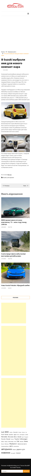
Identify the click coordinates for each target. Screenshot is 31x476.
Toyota (16, 439)
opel (23, 437)
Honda (6, 434)
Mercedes (4, 437)
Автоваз (6, 441)
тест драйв (13, 453)
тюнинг (18, 453)
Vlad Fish (10, 227)
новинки (5, 452)
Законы (21, 441)
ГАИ (18, 441)
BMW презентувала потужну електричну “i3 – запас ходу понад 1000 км (13, 222)
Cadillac (10, 432)
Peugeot (26, 437)
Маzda (2, 444)
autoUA (9, 288)
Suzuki (5, 177)
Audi (2, 432)
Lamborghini (22, 434)
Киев (26, 441)
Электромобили (5, 446)
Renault (8, 439)
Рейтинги (7, 444)
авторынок (10, 177)
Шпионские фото (22, 444)
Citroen (19, 432)
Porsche (3, 439)
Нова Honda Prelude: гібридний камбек (15, 285)
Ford (2, 434)
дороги (19, 449)
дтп (23, 449)
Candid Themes (16, 467)
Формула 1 (13, 444)
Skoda (12, 439)
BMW (7, 432)
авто (11, 446)
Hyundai (11, 434)
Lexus (26, 434)
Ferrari (23, 432)
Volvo (2, 441)
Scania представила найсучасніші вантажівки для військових (13, 255)
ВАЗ (15, 441)
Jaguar (15, 434)
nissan (19, 437)
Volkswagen (23, 439)
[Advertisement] (15, 32)
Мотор (9, 174)
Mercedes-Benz (12, 437)
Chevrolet (15, 432)
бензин (14, 449)
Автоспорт (11, 441)
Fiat (26, 432)
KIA (18, 434)
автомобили (16, 446)
